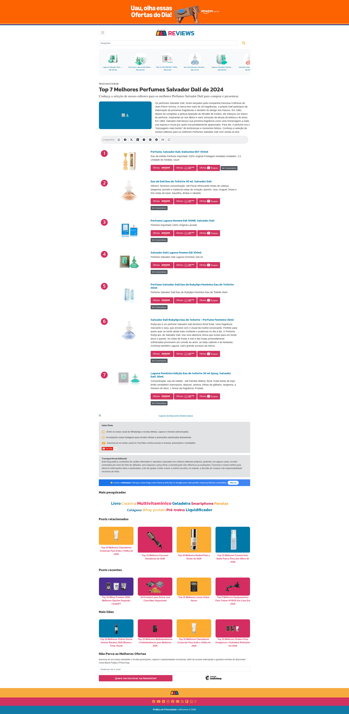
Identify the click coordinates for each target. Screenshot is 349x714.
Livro (116, 503)
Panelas (221, 503)
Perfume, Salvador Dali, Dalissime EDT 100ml (179, 152)
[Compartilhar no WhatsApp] (118, 139)
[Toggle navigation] (102, 32)
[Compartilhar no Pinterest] (150, 139)
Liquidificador (199, 510)
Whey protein (154, 510)
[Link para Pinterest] (153, 701)
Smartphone (202, 503)
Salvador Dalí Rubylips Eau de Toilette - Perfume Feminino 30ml (192, 320)
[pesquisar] (245, 43)
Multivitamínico (154, 503)
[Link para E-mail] (177, 701)
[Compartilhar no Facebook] (125, 139)
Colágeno (134, 510)
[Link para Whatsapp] (191, 701)
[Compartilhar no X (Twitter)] (131, 139)
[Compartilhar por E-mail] (162, 139)
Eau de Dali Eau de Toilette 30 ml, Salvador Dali (181, 181)
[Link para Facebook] (172, 701)
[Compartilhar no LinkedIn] (137, 139)
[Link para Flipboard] (186, 701)
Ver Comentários (229, 168)
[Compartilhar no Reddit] (156, 139)
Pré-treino (175, 510)
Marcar (233, 482)
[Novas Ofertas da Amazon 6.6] (174, 11)
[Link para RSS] (182, 701)
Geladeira (181, 503)
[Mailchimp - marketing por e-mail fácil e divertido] (213, 680)
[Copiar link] (169, 139)
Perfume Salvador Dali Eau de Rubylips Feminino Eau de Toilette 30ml (192, 286)
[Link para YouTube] (158, 701)
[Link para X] (163, 701)
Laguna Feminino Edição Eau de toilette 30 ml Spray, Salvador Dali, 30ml (191, 375)
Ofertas (156, 168)
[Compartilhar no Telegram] (144, 139)
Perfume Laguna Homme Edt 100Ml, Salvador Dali (182, 221)
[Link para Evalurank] (195, 701)
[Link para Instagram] (168, 701)
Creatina (128, 503)
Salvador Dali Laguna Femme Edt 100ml (176, 252)
